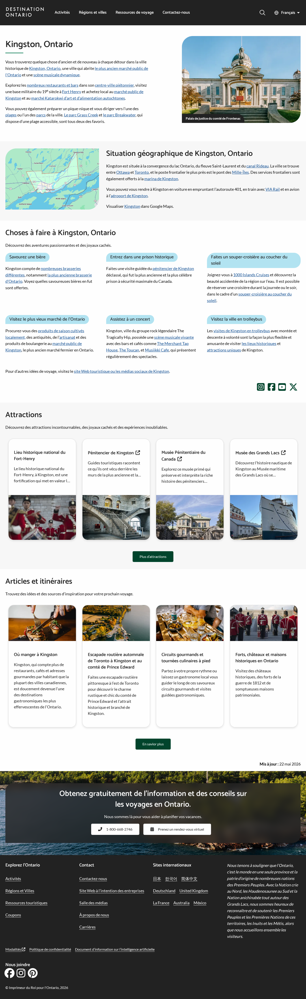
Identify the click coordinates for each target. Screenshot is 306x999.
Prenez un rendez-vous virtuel (181, 829)
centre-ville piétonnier (114, 85)
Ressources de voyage (135, 12)
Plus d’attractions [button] (153, 556)
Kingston (132, 206)
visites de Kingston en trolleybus (241, 330)
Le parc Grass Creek (81, 114)
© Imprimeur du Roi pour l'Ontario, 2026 (36, 987)
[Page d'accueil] (25, 12)
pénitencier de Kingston (173, 268)
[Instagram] (21, 974)
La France (161, 902)
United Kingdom (193, 890)
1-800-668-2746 (119, 829)
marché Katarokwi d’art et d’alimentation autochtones (78, 98)
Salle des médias (93, 902)
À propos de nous (94, 914)
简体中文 (189, 878)
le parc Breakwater (119, 114)
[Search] (262, 12)
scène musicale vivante (174, 337)
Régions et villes (93, 12)
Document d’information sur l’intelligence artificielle (115, 949)
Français (288, 12)
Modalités (13, 949)
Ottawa (123, 172)
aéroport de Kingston (129, 195)
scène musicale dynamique (56, 74)
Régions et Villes (19, 890)
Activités (62, 12)
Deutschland (164, 890)
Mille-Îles (240, 172)
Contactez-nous (176, 12)
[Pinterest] (33, 974)
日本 (157, 878)
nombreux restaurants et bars (52, 85)
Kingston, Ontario (44, 68)
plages (11, 114)
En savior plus (153, 744)
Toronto (142, 172)
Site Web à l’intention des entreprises (111, 890)
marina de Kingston (161, 178)
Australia (181, 902)
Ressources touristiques (26, 902)
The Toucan (129, 349)
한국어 (171, 878)
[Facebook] (9, 974)
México (200, 902)
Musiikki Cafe (157, 349)
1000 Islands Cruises (251, 274)
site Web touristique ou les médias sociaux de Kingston (121, 371)
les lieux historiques (259, 343)
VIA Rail (272, 189)
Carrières (87, 926)
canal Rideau (257, 165)
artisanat (67, 337)
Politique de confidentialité (50, 949)
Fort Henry (71, 91)
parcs (41, 114)
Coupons (13, 914)
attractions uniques (224, 349)
